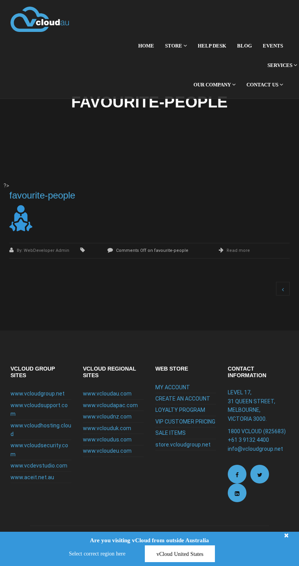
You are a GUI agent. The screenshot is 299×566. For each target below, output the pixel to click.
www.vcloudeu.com (107, 451)
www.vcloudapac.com (110, 405)
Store (174, 46)
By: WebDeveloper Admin (43, 250)
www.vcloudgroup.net (38, 393)
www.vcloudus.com (107, 439)
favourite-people (42, 195)
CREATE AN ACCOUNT (182, 398)
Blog (244, 46)
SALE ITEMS (170, 433)
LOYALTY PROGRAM (180, 410)
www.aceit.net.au (32, 477)
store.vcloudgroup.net (183, 444)
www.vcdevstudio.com (39, 465)
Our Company (212, 85)
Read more (238, 250)
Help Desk (212, 46)
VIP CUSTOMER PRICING (185, 421)
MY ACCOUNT (172, 387)
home (146, 46)
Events (273, 46)
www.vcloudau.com (107, 393)
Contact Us (263, 85)
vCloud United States (180, 554)
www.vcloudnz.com (107, 416)
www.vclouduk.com (107, 428)
